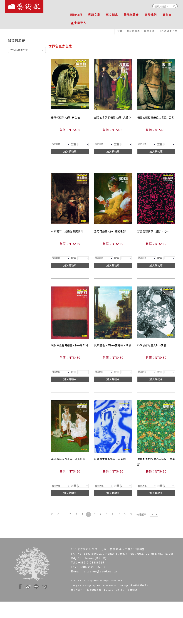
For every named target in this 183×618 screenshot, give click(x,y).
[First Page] (52, 514)
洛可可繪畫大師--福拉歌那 (110, 231)
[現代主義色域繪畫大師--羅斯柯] (70, 312)
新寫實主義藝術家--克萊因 (110, 459)
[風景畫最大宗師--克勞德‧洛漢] (113, 312)
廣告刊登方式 (78, 590)
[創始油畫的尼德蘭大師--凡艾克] (113, 84)
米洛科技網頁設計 (139, 585)
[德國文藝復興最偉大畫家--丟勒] (156, 84)
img (20, 586)
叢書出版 (149, 31)
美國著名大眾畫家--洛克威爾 (68, 459)
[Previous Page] (58, 514)
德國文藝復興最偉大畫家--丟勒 (155, 117)
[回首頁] (24, 5)
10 (118, 514)
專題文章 (94, 14)
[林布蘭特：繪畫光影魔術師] (70, 197)
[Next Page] (124, 514)
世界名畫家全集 (168, 31)
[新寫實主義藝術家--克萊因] (113, 426)
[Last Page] (130, 514)
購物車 (167, 14)
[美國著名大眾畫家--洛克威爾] (70, 426)
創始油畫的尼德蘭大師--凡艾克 (112, 117)
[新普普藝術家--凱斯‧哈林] (156, 198)
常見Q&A (108, 590)
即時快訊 (76, 14)
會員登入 (80, 22)
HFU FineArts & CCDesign (113, 585)
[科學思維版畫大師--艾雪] (156, 311)
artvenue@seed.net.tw (100, 571)
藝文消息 (112, 14)
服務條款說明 (94, 590)
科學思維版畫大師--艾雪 (151, 345)
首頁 (120, 31)
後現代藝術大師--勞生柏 (65, 117)
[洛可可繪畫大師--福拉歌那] (113, 198)
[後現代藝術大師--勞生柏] (70, 83)
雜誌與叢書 (131, 14)
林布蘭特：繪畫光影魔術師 (67, 231)
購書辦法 (132, 590)
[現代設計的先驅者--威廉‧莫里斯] (156, 426)
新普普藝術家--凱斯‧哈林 (153, 231)
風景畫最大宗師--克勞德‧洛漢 (112, 345)
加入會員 (120, 590)
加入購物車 (70, 151)
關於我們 (151, 14)
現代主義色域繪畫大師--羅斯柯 (69, 345)
